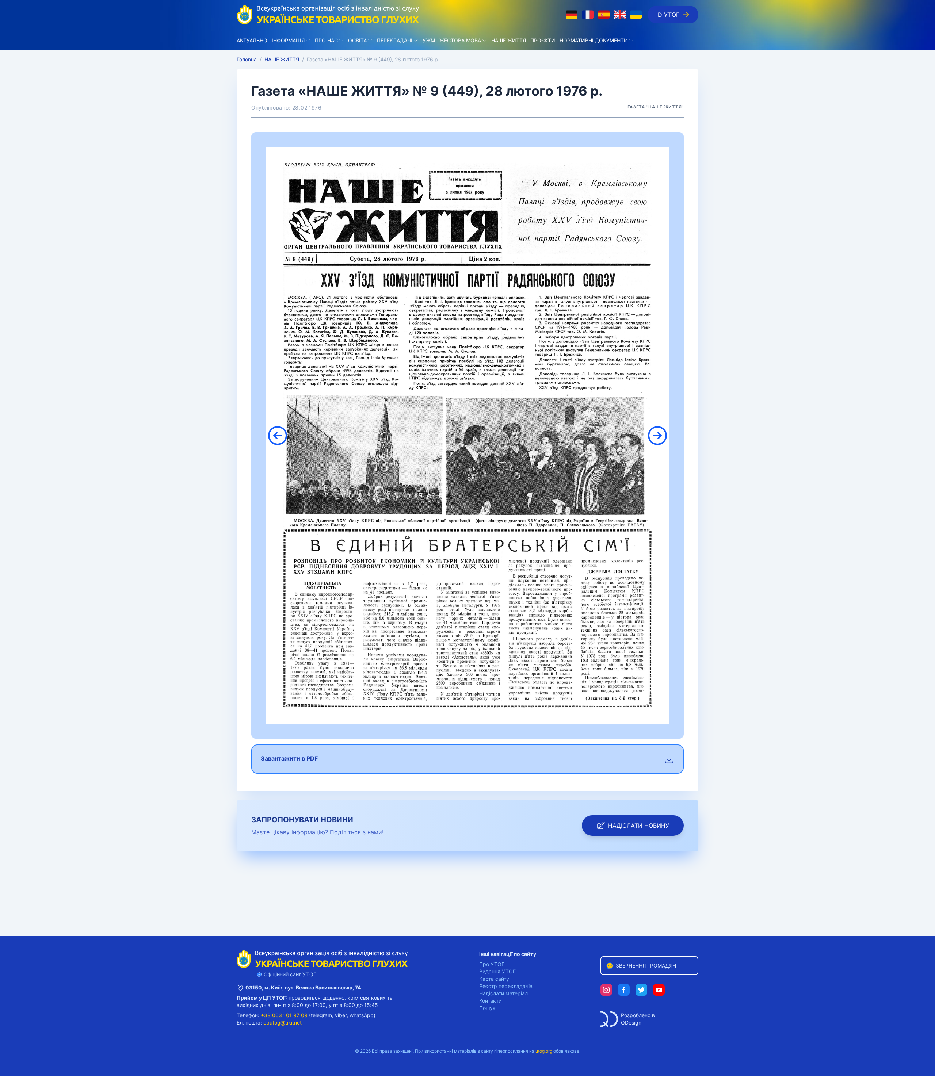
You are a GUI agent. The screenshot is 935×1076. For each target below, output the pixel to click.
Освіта (357, 40)
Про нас (326, 40)
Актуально (252, 40)
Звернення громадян (646, 965)
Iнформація (288, 40)
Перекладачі (394, 40)
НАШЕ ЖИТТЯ (508, 40)
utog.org (543, 1051)
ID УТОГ (667, 14)
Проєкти (542, 40)
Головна (247, 59)
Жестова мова (460, 40)
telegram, (322, 1015)
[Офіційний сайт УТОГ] (328, 14)
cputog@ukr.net (282, 1022)
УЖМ (429, 40)
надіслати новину (638, 825)
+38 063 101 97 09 (284, 1015)
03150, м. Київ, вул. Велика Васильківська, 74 (303, 987)
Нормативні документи (594, 40)
